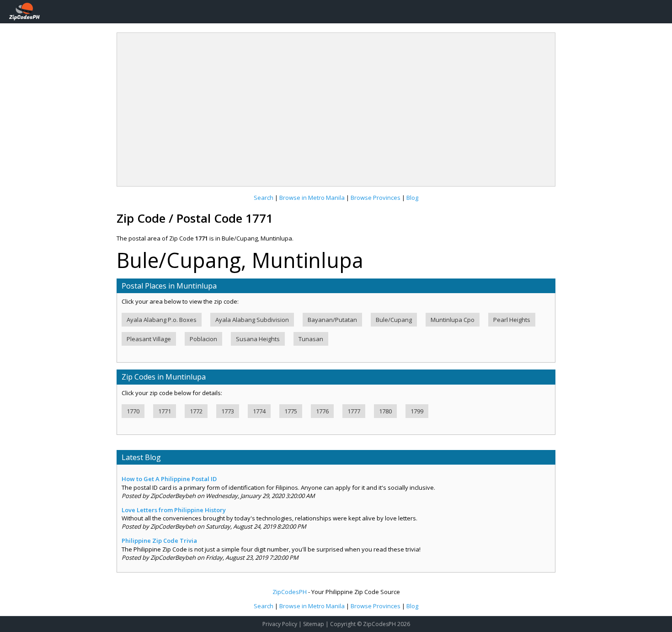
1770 (133, 411)
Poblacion (203, 339)
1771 (164, 411)
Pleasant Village (149, 339)
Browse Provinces (375, 197)
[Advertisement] (336, 106)
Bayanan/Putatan (332, 320)
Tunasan (311, 339)
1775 (290, 411)
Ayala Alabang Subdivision (252, 320)
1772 (196, 411)
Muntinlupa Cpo (453, 320)
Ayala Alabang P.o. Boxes (162, 320)
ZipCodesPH (289, 592)
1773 (227, 411)
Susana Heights (258, 339)
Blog (412, 197)
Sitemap (313, 624)
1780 (385, 411)
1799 (417, 411)
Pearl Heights (511, 320)
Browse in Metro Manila (312, 197)
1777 (353, 411)
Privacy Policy (279, 624)
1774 (259, 411)
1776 (322, 411)
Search (263, 197)
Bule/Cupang (394, 320)
